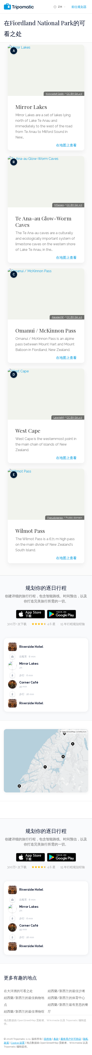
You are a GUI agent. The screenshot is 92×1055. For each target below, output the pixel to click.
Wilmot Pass (30, 531)
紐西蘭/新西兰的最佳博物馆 (24, 1011)
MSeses (59, 205)
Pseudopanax (55, 517)
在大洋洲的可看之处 (18, 991)
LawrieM (58, 417)
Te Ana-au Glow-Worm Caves (43, 221)
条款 (56, 1038)
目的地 (48, 1038)
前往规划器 (78, 7)
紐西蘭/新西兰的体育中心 (66, 998)
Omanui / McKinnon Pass (45, 330)
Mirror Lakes (31, 107)
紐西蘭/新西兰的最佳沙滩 (66, 991)
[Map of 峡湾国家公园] (46, 760)
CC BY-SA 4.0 (74, 93)
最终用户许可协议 (71, 1038)
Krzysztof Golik (55, 93)
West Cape (27, 430)
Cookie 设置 (18, 1042)
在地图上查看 (66, 145)
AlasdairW (58, 317)
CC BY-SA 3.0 (74, 205)
